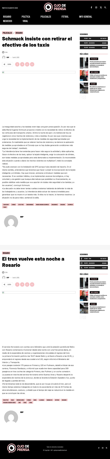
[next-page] (84, 97)
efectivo (21, 204)
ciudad (13, 204)
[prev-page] (81, 97)
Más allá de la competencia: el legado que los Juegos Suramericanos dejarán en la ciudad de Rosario (97, 89)
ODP (8, 57)
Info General (95, 72)
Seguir (104, 43)
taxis (4, 207)
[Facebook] (91, 7)
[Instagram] (96, 7)
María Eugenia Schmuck (42, 204)
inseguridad (30, 204)
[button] (105, 7)
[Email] (32, 64)
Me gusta (103, 38)
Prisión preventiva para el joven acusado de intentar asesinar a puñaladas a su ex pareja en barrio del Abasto (98, 64)
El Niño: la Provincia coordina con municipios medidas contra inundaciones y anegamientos (98, 76)
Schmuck (70, 204)
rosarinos (54, 204)
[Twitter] (101, 7)
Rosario (19, 33)
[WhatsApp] (27, 64)
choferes (6, 204)
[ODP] (4, 57)
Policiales (7, 33)
